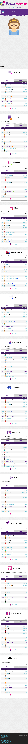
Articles (5, 741)
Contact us (3, 737)
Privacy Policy (4, 739)
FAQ (2, 741)
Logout (23, 15)
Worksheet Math (4, 736)
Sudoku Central (4, 735)
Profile (13, 15)
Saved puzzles (6, 15)
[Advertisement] (14, 50)
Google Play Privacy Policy (6, 739)
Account (18, 15)
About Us (7, 742)
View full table (15, 108)
